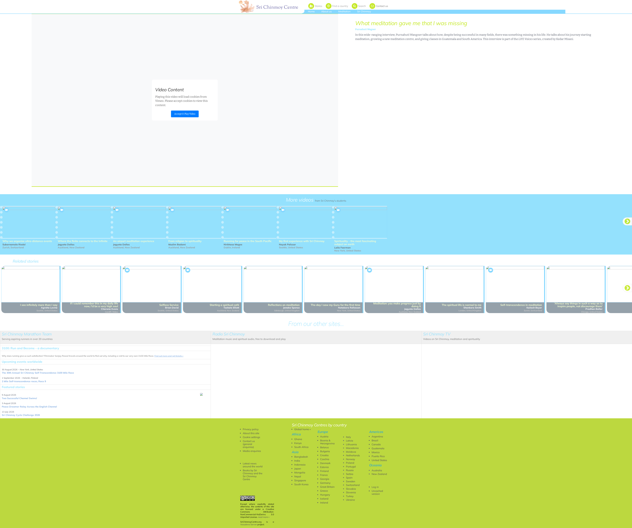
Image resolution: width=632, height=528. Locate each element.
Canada (376, 444)
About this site (251, 433)
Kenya (298, 443)
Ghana (298, 439)
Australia (377, 470)
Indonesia (299, 464)
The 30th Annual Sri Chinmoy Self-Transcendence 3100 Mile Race (38, 372)
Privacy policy (251, 429)
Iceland (324, 498)
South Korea (301, 484)
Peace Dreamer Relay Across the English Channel (29, 406)
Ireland (324, 502)
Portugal (351, 466)
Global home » (302, 429)
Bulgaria (325, 451)
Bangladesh (301, 456)
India (297, 460)
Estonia (324, 467)
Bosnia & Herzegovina (327, 442)
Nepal (297, 476)
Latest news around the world (253, 465)
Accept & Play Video (184, 114)
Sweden (350, 481)
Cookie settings (251, 437)
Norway (350, 459)
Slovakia (351, 488)
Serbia (349, 474)
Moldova (351, 451)
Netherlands (353, 455)
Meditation (344, 11)
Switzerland (353, 485)
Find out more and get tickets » (168, 356)
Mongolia (299, 472)
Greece (324, 490)
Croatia (324, 455)
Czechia (324, 459)
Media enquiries (252, 451)
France (324, 475)
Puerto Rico (378, 456)
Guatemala (378, 448)
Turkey (350, 496)
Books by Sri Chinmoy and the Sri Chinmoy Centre (252, 475)
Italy (348, 437)
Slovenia (351, 492)
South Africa (301, 447)
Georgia (324, 478)
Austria (324, 436)
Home (311, 11)
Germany (325, 482)
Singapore (300, 480)
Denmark (325, 463)
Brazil (375, 440)
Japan (297, 468)
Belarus (324, 447)
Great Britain (327, 486)
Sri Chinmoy (364, 11)
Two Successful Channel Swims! (19, 398)
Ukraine (350, 499)
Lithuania (351, 444)
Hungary (325, 494)
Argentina (377, 436)
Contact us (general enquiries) (249, 444)
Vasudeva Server (248, 524)
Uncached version (377, 492)
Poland (350, 462)
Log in (375, 487)
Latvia (349, 440)
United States (379, 460)
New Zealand (379, 474)
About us (326, 11)
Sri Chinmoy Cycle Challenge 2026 (21, 415)
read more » (263, 517)
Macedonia (352, 448)
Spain (349, 477)
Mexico (376, 452)
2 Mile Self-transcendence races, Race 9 (24, 381)
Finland (324, 471)
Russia (350, 470)
